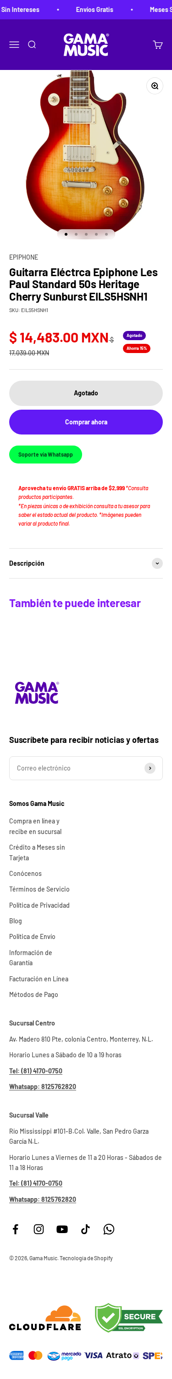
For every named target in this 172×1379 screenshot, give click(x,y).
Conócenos (25, 873)
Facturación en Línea (38, 979)
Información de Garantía (30, 958)
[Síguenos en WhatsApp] (109, 1229)
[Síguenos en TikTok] (85, 1229)
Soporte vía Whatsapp (45, 454)
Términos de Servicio (39, 889)
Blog (15, 921)
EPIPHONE (23, 257)
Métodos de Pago (33, 994)
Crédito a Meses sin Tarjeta (37, 852)
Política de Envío (32, 936)
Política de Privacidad (39, 905)
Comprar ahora (86, 422)
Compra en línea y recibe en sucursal (35, 826)
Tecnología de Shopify (86, 1258)
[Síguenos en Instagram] (39, 1229)
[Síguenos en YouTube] (62, 1229)
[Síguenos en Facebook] (15, 1229)
